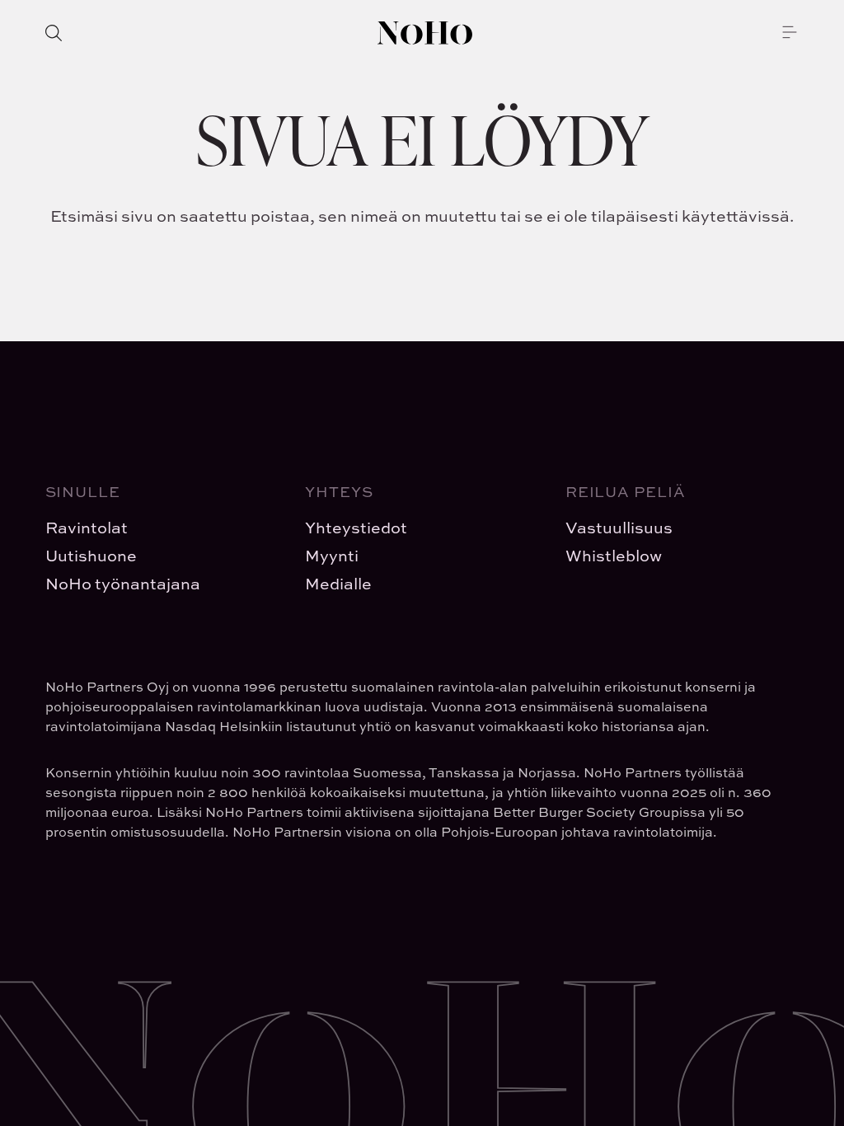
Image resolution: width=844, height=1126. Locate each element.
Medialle (338, 583)
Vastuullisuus (619, 527)
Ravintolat (86, 527)
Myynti (332, 555)
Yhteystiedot (356, 527)
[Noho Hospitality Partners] (424, 33)
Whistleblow (613, 555)
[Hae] (53, 33)
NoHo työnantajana (122, 583)
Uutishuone (91, 555)
